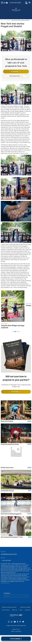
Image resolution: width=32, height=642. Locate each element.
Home (2, 20)
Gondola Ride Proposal (7, 490)
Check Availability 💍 (16, 638)
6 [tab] (19, 331)
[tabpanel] (12, 309)
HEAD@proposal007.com (9, 554)
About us (14, 610)
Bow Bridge (7, 20)
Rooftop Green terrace (7, 467)
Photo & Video (5, 610)
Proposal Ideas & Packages (9, 607)
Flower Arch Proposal (7, 421)
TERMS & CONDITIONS (16, 631)
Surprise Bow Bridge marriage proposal (12, 326)
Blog (21, 610)
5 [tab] (17, 331)
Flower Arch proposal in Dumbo (10, 444)
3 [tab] (15, 331)
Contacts (27, 610)
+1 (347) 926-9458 (15, 2)
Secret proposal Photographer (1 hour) (12, 537)
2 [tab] (13, 331)
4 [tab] (16, 331)
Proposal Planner (25, 607)
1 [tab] (12, 331)
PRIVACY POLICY (16, 629)
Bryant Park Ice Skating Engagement (11, 514)
